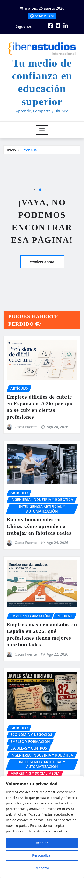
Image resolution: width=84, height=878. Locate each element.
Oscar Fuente (26, 426)
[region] (42, 827)
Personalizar (42, 855)
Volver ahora (43, 261)
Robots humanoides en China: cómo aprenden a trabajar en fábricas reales (39, 526)
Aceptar (42, 843)
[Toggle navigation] (42, 130)
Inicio (11, 149)
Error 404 (29, 149)
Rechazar (42, 868)
